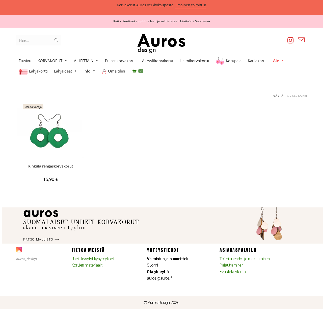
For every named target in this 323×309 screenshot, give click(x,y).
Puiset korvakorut (120, 60)
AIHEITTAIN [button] (83, 60)
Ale (276, 60)
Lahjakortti (38, 71)
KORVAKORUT (50, 60)
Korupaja (233, 60)
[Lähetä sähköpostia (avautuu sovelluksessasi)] (301, 40)
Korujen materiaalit (86, 265)
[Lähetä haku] (56, 40)
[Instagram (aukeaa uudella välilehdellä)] (290, 40)
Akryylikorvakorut (157, 60)
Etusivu (25, 60)
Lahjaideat (63, 71)
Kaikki (302, 96)
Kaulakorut (257, 60)
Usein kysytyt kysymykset (92, 258)
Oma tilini (116, 71)
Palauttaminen (231, 265)
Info (87, 71)
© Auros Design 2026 (161, 302)
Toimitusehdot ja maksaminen (245, 258)
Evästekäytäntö (233, 271)
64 (293, 96)
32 (287, 96)
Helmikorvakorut (194, 60)
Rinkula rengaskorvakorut (50, 166)
